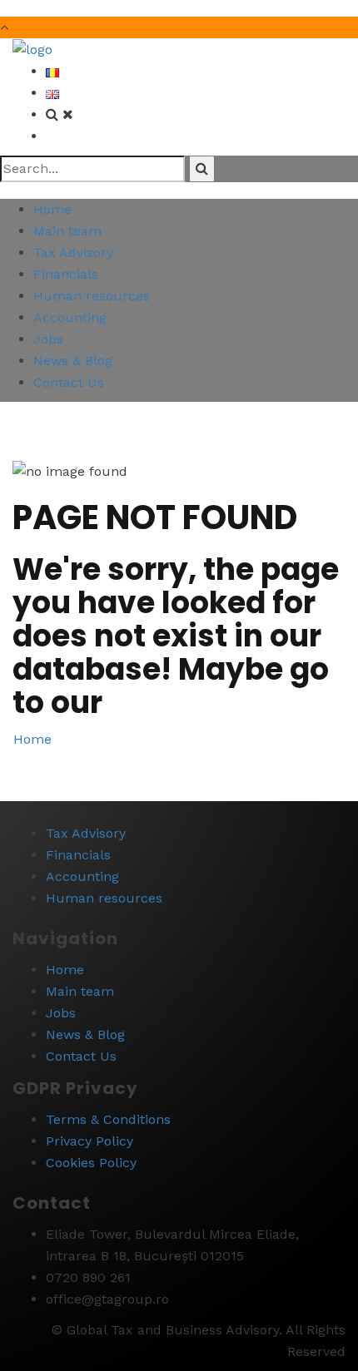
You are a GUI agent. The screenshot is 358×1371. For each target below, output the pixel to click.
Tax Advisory (73, 252)
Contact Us (68, 382)
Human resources (91, 296)
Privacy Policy (89, 1141)
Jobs (48, 339)
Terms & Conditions (108, 1119)
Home (52, 209)
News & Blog (72, 361)
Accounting (70, 317)
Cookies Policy (91, 1163)
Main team (67, 231)
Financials (65, 274)
